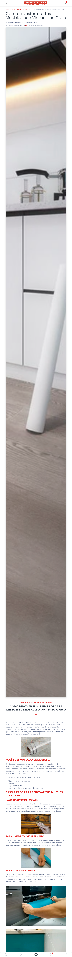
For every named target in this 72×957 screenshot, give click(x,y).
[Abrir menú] (36, 954)
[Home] (6, 954)
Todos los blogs (10, 9)
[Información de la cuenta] (66, 954)
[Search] (21, 954)
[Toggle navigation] (6, 3)
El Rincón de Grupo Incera (24, 9)
